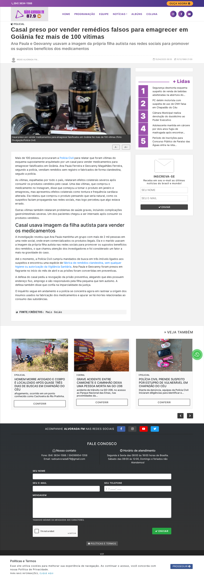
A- (116, 147)
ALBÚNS (136, 14)
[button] (190, 415)
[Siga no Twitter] (155, 429)
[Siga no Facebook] (121, 429)
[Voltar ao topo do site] (199, 346)
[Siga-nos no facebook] (181, 14)
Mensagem (40, 495)
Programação (84, 14)
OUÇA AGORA (179, 3)
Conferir (39, 403)
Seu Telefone (113, 483)
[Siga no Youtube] (143, 429)
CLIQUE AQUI (46, 573)
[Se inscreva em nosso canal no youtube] (189, 14)
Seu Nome (39, 471)
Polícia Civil (67, 157)
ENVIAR (165, 207)
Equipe (104, 14)
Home (66, 14)
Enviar (163, 531)
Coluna (152, 14)
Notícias (119, 14)
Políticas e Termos (103, 543)
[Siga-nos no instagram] (173, 14)
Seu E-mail (40, 483)
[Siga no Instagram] (132, 429)
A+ (126, 147)
